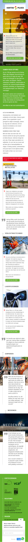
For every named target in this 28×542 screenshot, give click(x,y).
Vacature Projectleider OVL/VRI (12, 502)
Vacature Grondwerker (10, 508)
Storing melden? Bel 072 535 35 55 (13, 1)
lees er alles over (11, 212)
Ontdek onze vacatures (14, 58)
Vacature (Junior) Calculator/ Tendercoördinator (12, 510)
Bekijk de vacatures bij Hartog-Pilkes (13, 159)
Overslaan (13, 539)
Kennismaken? (9, 164)
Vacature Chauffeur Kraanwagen (13, 512)
